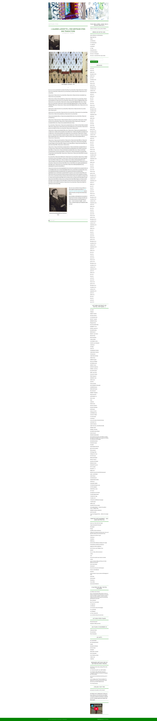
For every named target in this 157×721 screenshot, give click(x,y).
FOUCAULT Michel (93, 374)
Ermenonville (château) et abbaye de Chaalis (98, 542)
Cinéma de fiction (93, 630)
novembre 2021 (93, 88)
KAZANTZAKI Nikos (93, 407)
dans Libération (93, 600)
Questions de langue (94, 461)
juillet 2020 (92, 118)
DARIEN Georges (93, 359)
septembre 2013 (93, 268)
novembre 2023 (93, 79)
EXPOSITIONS (92, 647)
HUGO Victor (92, 398)
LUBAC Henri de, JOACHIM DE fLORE (97, 425)
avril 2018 (92, 167)
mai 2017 (92, 188)
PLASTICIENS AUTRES (94, 655)
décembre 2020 (93, 109)
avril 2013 (92, 278)
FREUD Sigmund (93, 376)
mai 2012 (92, 298)
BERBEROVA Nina (93, 320)
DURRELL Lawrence (94, 368)
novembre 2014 (93, 243)
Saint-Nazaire (92, 578)
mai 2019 (92, 143)
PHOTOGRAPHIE (93, 653)
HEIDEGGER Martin (93, 388)
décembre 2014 (93, 241)
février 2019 (92, 149)
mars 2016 (92, 213)
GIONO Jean (92, 379)
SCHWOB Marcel (93, 477)
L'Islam (91, 39)
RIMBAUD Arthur (93, 463)
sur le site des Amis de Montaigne (96, 607)
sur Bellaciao (92, 605)
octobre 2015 (92, 223)
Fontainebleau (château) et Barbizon (97, 544)
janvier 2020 (92, 129)
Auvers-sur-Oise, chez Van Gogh (96, 523)
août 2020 (92, 116)
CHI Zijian (92, 346)
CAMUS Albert (93, 339)
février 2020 (92, 127)
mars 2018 (92, 169)
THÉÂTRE (92, 658)
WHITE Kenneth (93, 512)
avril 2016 (92, 211)
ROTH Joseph (92, 466)
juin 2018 (92, 164)
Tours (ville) (92, 581)
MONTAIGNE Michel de (94, 446)
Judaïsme (92, 401)
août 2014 (92, 248)
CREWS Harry (92, 357)
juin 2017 (92, 186)
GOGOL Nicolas (93, 383)
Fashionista (100, 719)
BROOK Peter (92, 335)
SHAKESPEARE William (94, 479)
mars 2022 (92, 81)
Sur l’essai (92, 490)
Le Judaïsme (92, 44)
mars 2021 (92, 103)
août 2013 (92, 270)
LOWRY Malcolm (93, 423)
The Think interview (94, 683)
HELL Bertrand (93, 390)
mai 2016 (92, 210)
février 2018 (92, 171)
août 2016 (92, 204)
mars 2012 (92, 302)
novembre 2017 (93, 177)
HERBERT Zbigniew (94, 392)
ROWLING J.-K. (93, 468)
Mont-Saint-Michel (93, 564)
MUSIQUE (92, 649)
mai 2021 (92, 99)
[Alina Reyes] (78, 10)
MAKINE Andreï (93, 427)
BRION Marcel (92, 332)
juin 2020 (92, 120)
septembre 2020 (93, 114)
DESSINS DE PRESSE (94, 646)
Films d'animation (93, 633)
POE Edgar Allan (93, 452)
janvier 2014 (92, 261)
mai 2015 (92, 232)
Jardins (91, 553)
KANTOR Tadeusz (93, 405)
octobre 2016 (92, 200)
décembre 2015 (93, 219)
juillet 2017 (92, 184)
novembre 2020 (93, 110)
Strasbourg (92, 580)
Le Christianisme (93, 42)
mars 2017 (92, 191)
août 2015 (92, 226)
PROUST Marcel (93, 459)
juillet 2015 (92, 228)
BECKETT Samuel (93, 319)
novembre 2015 (93, 221)
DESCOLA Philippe (93, 361)
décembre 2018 (93, 153)
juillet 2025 (92, 72)
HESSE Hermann (93, 394)
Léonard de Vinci (93, 50)
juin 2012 (92, 296)
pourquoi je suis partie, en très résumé (97, 690)
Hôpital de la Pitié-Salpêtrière (95, 546)
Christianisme (92, 354)
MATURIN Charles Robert (95, 431)
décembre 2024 (93, 74)
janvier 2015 (92, 239)
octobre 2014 (92, 245)
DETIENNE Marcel (93, 363)
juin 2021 (92, 98)
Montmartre (92, 566)
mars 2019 (92, 147)
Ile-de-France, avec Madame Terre (96, 548)
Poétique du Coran (93, 453)
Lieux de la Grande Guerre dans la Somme (98, 557)
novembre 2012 (93, 287)
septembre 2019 (93, 136)
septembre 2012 (93, 291)
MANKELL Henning (93, 429)
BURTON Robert (93, 337)
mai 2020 (92, 121)
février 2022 (92, 83)
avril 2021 (92, 101)
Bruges (91, 528)
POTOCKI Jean (93, 455)
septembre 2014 (93, 246)
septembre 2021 (93, 92)
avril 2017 (92, 189)
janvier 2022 (92, 85)
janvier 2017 (92, 195)
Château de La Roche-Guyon (95, 535)
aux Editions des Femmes (95, 591)
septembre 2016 (93, 202)
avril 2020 (92, 123)
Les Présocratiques (93, 51)
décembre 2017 (93, 175)
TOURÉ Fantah (93, 501)
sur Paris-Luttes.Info (94, 613)
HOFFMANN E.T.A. (93, 396)
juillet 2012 (92, 294)
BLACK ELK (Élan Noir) (94, 324)
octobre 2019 (92, 134)
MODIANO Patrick (93, 442)
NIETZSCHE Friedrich (94, 448)
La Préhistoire (92, 40)
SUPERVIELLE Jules (94, 488)
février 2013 (92, 281)
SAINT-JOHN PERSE (94, 474)
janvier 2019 (92, 151)
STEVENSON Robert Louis (95, 485)
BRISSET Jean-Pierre (94, 333)
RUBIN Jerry (92, 470)
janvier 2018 (92, 173)
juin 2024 (92, 77)
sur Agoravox (92, 603)
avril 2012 (92, 300)
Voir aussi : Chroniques (94, 53)
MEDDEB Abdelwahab (94, 434)
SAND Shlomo (92, 475)
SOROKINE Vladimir (93, 483)
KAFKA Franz (92, 403)
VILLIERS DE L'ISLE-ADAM (95, 505)
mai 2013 (92, 276)
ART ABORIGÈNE (93, 640)
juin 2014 (92, 252)
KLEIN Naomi (92, 409)
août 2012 (92, 292)
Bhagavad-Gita (93, 322)
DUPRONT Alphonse (94, 366)
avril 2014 (92, 256)
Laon (91, 555)
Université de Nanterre (94, 583)
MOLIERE (92, 444)
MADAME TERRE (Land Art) (95, 623)
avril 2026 (92, 68)
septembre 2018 (93, 158)
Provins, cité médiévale (94, 569)
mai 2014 (92, 254)
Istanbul (91, 550)
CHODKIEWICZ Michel (94, 350)
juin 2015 (92, 230)
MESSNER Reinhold (93, 441)
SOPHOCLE (92, 481)
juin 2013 (92, 274)
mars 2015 (92, 235)
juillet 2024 (92, 75)
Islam (91, 400)
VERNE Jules (92, 503)
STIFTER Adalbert (93, 487)
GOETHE (91, 381)
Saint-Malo (92, 576)
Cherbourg (92, 537)
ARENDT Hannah (93, 313)
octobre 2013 (92, 267)
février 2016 (92, 215)
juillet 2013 (92, 272)
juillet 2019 (92, 140)
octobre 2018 (92, 156)
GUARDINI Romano (93, 387)
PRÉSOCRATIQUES (93, 457)
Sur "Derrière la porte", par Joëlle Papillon (98, 669)
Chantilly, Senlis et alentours (95, 530)
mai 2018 (92, 166)
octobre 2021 (92, 90)
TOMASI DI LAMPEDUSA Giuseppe (96, 499)
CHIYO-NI (92, 348)
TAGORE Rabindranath (94, 494)
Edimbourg (92, 540)
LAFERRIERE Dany (93, 412)
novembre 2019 (93, 132)
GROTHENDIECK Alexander (95, 385)
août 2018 (92, 160)
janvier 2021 (92, 107)
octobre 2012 (92, 289)
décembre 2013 (93, 263)
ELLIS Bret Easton (93, 370)
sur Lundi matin (93, 609)
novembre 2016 (93, 199)
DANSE (91, 644)
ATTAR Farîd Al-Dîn (93, 317)
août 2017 (92, 182)
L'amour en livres (93, 411)
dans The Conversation (94, 602)
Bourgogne (92, 526)
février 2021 (92, 105)
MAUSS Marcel (93, 433)
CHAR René (92, 344)
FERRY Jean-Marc (93, 372)
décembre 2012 (93, 285)
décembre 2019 (93, 131)
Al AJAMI (92, 309)
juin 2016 (92, 208)
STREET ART (92, 657)
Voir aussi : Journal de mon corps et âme (97, 55)
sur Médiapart (92, 611)
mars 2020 (92, 125)
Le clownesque (93, 416)
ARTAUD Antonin (93, 315)
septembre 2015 (93, 224)
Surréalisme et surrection (95, 492)
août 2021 (92, 94)
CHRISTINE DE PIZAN (94, 355)
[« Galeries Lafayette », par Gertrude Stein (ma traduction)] (68, 42)
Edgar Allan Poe (93, 37)
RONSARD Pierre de (94, 464)
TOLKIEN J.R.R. (93, 498)
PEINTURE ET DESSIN (94, 651)
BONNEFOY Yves (93, 326)
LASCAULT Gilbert (93, 414)
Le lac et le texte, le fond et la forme (97, 420)
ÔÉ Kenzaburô (93, 450)
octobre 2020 (92, 112)
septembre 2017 (93, 180)
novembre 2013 (93, 265)
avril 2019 (92, 145)
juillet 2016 (92, 206)
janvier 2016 (92, 217)
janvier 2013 (92, 283)
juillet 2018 (92, 162)
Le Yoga (91, 48)
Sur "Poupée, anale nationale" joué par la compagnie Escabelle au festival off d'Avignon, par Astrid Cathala (99, 673)
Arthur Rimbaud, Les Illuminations (96, 35)
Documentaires (93, 632)
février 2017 (92, 193)
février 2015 (92, 237)
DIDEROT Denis (93, 365)
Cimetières (92, 539)
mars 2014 (92, 257)
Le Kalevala (92, 46)
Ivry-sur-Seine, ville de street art (96, 551)
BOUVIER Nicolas (93, 330)
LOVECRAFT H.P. (93, 422)
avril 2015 (92, 234)
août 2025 (92, 70)
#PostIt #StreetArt (93, 621)
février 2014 (92, 259)
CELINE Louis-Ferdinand (94, 343)
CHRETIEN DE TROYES (94, 352)
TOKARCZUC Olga (93, 496)
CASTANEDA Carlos (94, 341)
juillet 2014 (92, 250)
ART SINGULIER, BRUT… (94, 642)
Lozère (91, 559)
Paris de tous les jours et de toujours (97, 567)
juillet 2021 (92, 96)
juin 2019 (92, 142)
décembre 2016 (93, 197)
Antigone (92, 311)
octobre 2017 (92, 178)
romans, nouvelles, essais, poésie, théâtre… (98, 28)
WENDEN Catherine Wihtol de (95, 510)
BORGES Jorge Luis (94, 328)
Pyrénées (92, 571)
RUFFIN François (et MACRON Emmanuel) (98, 472)
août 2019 (92, 138)
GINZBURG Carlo (93, 377)
